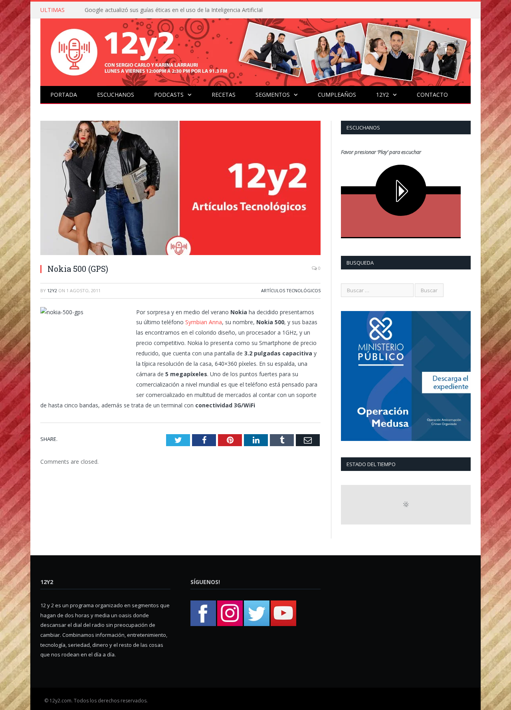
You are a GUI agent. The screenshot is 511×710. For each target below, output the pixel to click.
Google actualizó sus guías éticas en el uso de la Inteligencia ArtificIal (174, 10)
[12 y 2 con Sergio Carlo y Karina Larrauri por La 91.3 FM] (255, 50)
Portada (63, 94)
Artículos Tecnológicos (291, 290)
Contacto (432, 94)
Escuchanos (115, 94)
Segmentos (273, 94)
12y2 (382, 94)
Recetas (224, 94)
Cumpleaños (337, 94)
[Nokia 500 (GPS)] (180, 189)
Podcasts (169, 94)
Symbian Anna (203, 322)
